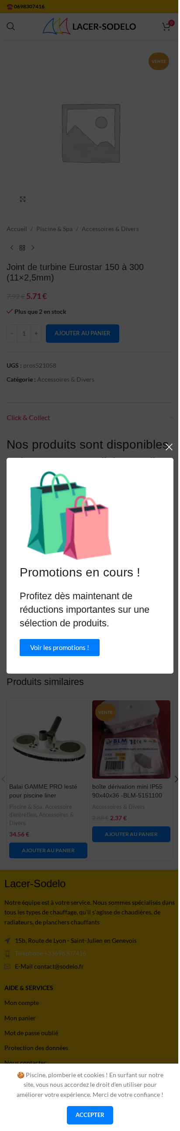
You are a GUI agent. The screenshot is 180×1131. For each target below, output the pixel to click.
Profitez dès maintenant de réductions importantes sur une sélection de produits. (84, 609)
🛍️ (69, 515)
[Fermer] (169, 447)
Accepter (90, 1114)
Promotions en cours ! (80, 572)
